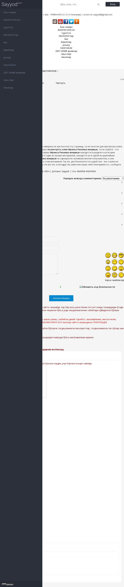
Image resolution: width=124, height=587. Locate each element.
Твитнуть (60, 83)
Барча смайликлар (114, 280)
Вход (112, 4)
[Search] (98, 4)
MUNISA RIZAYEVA (86, 171)
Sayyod (10, 4)
